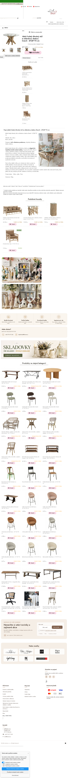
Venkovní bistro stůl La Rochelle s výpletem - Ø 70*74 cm (31, 432)
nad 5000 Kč (25, 186)
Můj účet (24, 6)
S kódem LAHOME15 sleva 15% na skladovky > (34, 1)
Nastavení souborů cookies (30, 696)
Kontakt (4, 694)
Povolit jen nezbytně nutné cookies (15, 772)
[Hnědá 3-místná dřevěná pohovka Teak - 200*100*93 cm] (27, 68)
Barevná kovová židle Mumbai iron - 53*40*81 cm (9, 482)
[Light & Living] (10, 659)
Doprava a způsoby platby (8, 689)
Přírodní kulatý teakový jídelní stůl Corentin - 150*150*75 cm (52, 382)
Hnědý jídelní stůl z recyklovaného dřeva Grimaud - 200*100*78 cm (51, 582)
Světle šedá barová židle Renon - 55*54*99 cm (49, 532)
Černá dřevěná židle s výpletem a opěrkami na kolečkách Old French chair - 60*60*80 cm (11, 608)
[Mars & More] (57, 651)
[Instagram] (46, 676)
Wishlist (30, 6)
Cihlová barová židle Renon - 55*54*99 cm (10, 532)
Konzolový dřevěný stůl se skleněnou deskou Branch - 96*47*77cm (27, 89)
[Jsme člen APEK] (46, 681)
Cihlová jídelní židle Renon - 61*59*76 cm (31, 532)
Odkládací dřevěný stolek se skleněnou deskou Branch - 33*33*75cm (27, 105)
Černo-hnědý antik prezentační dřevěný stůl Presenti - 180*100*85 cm (52, 457)
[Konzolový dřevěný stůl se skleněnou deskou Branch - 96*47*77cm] (27, 83)
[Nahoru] (65, 743)
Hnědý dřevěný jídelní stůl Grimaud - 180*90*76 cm (9, 382)
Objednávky (27, 689)
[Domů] (47, 22)
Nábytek (51, 22)
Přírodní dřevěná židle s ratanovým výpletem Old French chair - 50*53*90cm (52, 607)
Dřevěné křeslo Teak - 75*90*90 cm (26, 119)
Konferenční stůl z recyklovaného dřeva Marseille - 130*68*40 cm (30, 582)
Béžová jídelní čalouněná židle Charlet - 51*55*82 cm (51, 407)
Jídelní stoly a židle (60, 22)
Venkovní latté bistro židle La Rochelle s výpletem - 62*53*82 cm (51, 432)
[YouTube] (53, 676)
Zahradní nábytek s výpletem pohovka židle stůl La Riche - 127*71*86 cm (11, 432)
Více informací (15, 775)
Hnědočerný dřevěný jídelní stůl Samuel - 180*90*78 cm (10, 507)
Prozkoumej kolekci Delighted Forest (35, 44)
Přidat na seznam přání (36, 32)
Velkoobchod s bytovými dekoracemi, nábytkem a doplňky (10, 704)
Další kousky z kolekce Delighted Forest (10, 56)
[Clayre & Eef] (10, 651)
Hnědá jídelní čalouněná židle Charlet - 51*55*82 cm (30, 407)
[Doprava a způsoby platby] (56, 692)
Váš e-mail (41, 624)
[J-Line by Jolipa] (41, 651)
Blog (4, 713)
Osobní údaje (27, 694)
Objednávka (37, 6)
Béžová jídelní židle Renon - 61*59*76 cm (52, 557)
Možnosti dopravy (26, 58)
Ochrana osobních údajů (8, 696)
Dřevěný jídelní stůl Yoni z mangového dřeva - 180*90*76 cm (11, 582)
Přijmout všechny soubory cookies (15, 768)
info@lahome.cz (19, 4)
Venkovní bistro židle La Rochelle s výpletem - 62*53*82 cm (11, 457)
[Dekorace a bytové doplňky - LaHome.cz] (52, 11)
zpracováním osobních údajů (50, 630)
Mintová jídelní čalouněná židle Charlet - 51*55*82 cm (10, 407)
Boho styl (20, 186)
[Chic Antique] (26, 651)
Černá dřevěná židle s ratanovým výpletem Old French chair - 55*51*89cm (31, 607)
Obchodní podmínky (7, 691)
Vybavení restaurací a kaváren (9, 701)
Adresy (26, 692)
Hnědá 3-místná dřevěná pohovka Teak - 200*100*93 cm (27, 74)
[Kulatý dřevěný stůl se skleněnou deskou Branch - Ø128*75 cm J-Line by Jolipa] (4, 50)
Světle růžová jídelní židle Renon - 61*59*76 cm (50, 507)
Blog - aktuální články (7, 715)
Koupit (13, 224)
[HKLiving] (26, 659)
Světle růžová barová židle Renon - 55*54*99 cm (29, 507)
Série (16, 186)
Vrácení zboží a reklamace (8, 698)
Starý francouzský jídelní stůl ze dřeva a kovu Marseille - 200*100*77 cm (31, 382)
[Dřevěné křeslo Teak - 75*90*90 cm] (27, 114)
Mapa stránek (5, 711)
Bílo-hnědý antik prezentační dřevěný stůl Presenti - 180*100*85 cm (30, 457)
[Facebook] (50, 676)
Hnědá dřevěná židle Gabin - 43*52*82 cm (51, 482)
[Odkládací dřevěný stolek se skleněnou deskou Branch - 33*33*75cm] (27, 99)
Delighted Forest (32, 186)
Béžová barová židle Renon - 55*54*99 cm (31, 557)
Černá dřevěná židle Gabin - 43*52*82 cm (31, 482)
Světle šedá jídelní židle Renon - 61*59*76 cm (11, 557)
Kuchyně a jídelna (39, 186)
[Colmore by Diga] (41, 659)
